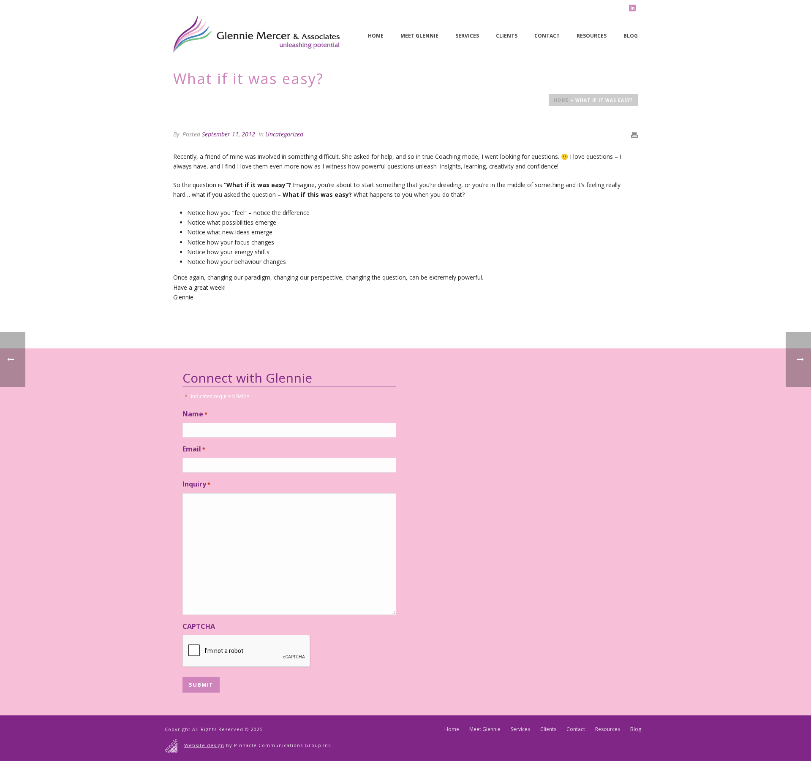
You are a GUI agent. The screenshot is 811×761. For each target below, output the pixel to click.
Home (376, 35)
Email (193, 449)
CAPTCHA (198, 626)
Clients (506, 35)
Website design (204, 745)
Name (194, 414)
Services (467, 35)
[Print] (634, 134)
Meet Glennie (419, 35)
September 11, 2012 (228, 134)
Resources (592, 35)
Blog (630, 35)
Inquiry (196, 484)
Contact (547, 35)
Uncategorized (284, 134)
